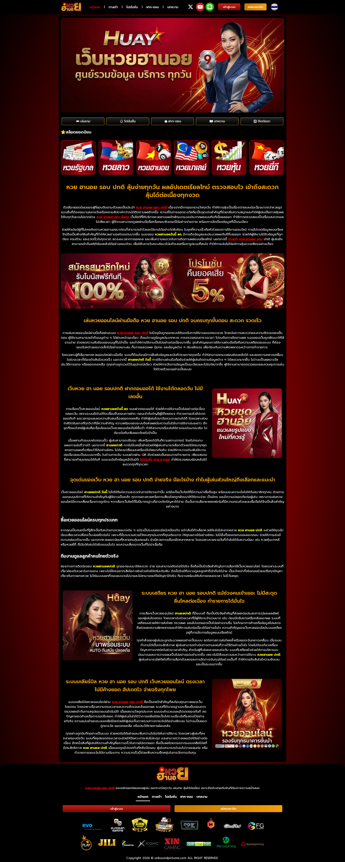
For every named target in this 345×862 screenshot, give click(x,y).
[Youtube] (200, 7)
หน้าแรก (94, 7)
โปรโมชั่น (132, 7)
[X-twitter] (190, 7)
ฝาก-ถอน (152, 7)
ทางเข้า (113, 7)
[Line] (209, 7)
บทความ (172, 7)
